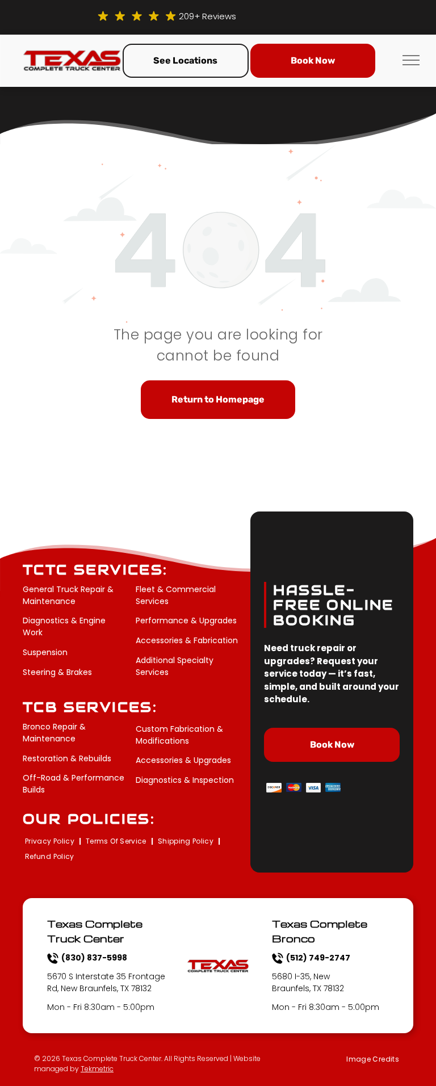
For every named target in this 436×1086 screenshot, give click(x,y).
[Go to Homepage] (72, 56)
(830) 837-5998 (94, 957)
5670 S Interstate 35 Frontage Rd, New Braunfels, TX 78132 (106, 982)
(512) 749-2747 (318, 957)
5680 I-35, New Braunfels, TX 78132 (308, 982)
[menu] (411, 60)
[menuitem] (50, 841)
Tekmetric (97, 1069)
